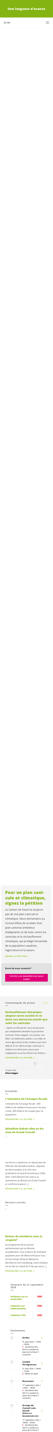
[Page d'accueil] (10, 22)
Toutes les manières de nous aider (26, 977)
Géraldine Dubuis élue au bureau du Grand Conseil (24, 1130)
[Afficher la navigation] (47, 22)
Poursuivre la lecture (18, 1058)
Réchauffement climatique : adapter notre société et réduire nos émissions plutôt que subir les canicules (26, 1017)
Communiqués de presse (20, 1003)
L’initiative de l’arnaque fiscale (26, 1099)
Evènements (18, 1330)
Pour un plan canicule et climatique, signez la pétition (25, 897)
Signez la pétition (15, 956)
